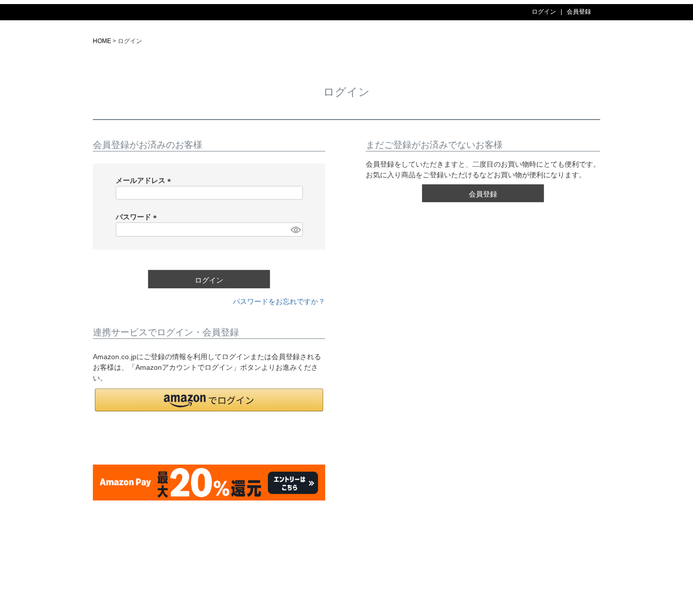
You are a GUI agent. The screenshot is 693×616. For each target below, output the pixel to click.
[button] (209, 400)
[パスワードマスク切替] (295, 229)
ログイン (544, 11)
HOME (102, 41)
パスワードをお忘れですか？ (279, 301)
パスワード (138, 217)
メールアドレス (145, 180)
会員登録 (579, 11)
